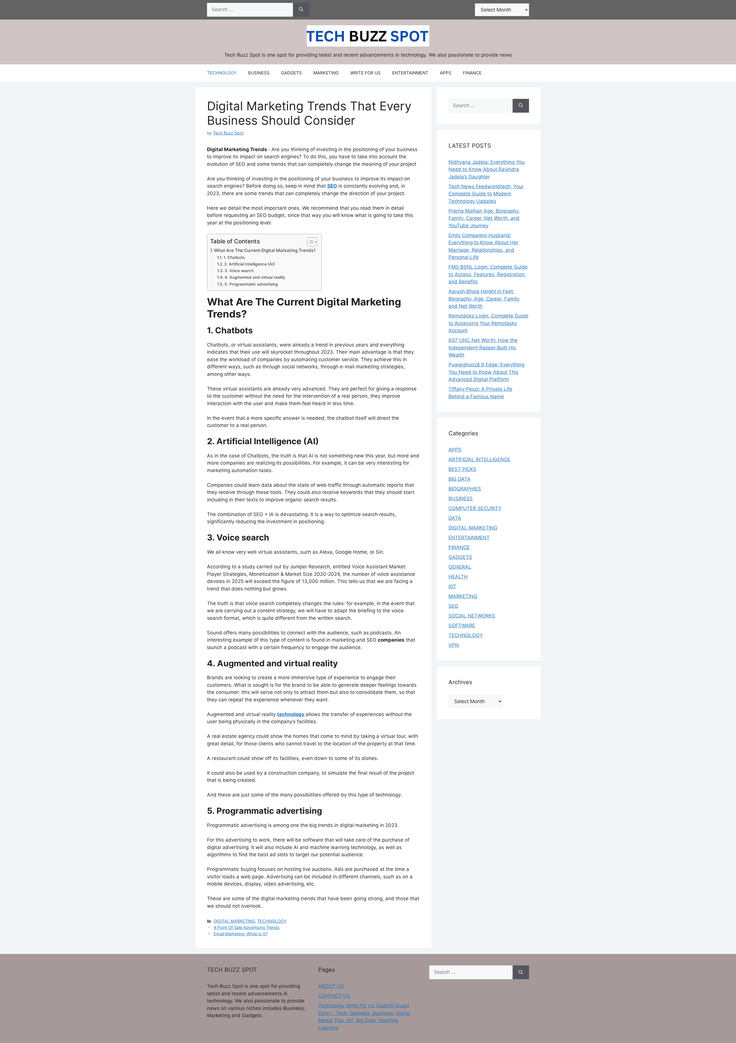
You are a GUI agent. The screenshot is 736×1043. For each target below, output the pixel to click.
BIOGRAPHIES (464, 489)
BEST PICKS (462, 469)
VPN (453, 645)
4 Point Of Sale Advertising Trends (246, 927)
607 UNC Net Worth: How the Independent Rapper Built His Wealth (483, 347)
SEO (453, 606)
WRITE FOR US (365, 73)
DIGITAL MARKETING (234, 921)
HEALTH (458, 577)
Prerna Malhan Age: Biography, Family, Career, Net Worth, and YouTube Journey (484, 218)
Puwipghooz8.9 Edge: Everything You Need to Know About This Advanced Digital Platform (486, 372)
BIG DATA (459, 479)
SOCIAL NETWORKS (471, 616)
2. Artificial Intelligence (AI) (249, 264)
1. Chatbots (234, 257)
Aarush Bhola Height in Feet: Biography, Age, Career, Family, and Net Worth (484, 298)
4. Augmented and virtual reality (255, 277)
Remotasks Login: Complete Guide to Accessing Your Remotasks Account (488, 323)
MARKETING (326, 73)
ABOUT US (331, 986)
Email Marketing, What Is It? (240, 933)
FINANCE (472, 73)
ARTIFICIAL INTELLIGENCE (479, 459)
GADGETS (291, 73)
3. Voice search (239, 270)
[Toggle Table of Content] (309, 242)
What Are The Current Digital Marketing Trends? (265, 250)
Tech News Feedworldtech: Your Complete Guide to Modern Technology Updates (486, 194)
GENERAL (459, 567)
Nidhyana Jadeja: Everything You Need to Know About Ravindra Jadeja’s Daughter (486, 169)
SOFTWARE (461, 625)
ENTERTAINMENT (410, 73)
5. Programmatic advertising (251, 284)
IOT (452, 586)
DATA (454, 518)
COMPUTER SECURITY (474, 508)
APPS (445, 73)
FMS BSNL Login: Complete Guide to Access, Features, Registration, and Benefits (488, 274)
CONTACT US (334, 996)
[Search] (301, 10)
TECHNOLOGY (222, 73)
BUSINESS (259, 73)
